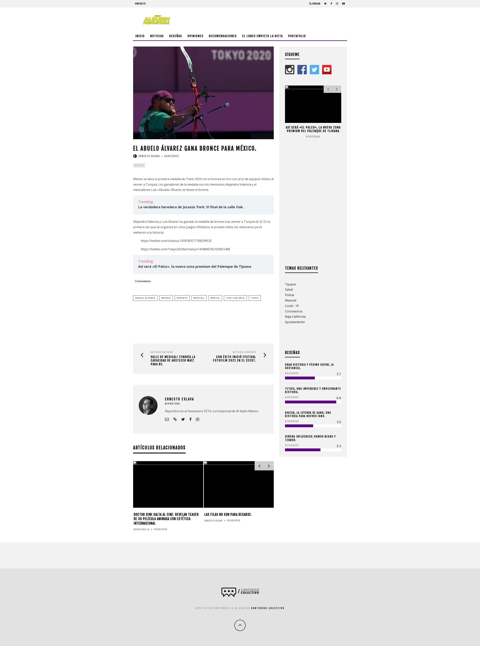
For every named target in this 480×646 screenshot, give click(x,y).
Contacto (140, 3)
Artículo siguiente (244, 352)
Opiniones (195, 36)
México (215, 298)
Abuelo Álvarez (145, 298)
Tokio (255, 298)
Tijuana (290, 284)
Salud (289, 289)
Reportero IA (141, 529)
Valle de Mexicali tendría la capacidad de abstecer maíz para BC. (173, 360)
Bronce (166, 298)
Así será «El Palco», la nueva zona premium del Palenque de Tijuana (194, 266)
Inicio (140, 36)
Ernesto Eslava (149, 156)
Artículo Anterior (162, 352)
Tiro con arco (235, 298)
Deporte (182, 298)
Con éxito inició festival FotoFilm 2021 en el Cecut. (234, 358)
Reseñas (175, 36)
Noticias (157, 36)
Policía (289, 295)
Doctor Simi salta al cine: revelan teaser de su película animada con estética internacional (166, 518)
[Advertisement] (278, 19)
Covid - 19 (292, 306)
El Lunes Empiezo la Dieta (262, 36)
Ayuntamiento (295, 322)
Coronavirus (293, 311)
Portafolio (297, 36)
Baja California (295, 316)
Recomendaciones (223, 36)
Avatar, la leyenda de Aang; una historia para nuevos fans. (308, 414)
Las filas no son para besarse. (228, 514)
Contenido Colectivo (268, 608)
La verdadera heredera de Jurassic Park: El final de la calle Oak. (191, 207)
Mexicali (199, 298)
